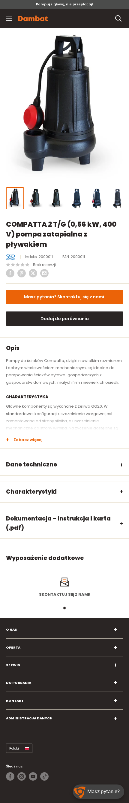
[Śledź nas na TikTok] (44, 776)
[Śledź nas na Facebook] (10, 776)
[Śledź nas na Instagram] (21, 776)
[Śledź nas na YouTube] (33, 776)
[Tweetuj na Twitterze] (33, 273)
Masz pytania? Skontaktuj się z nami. (64, 297)
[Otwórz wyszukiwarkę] (118, 18)
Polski (14, 748)
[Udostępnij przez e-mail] (44, 273)
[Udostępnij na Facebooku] (10, 273)
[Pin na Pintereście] (21, 273)
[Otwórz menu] (9, 18)
